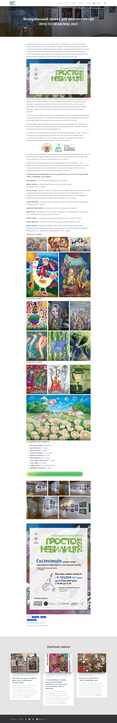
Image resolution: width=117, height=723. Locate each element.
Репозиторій (41, 719)
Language (97, 3)
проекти (43, 617)
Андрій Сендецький (34, 623)
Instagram (33, 719)
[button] (82, 3)
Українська (13, 719)
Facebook (26, 719)
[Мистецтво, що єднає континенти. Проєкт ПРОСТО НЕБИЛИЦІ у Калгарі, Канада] (25, 663)
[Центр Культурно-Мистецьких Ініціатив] (12, 3)
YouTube (29, 719)
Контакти (88, 3)
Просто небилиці (44, 625)
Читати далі (26, 697)
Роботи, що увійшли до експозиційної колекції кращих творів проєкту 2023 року (55, 474)
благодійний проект (51, 675)
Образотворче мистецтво (33, 625)
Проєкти (80, 3)
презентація (35, 617)
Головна (60, 3)
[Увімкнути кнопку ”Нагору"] (113, 719)
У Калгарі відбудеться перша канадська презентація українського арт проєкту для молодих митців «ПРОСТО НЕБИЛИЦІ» (56, 684)
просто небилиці (31, 619)
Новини (74, 3)
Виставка (42, 623)
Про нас (67, 3)
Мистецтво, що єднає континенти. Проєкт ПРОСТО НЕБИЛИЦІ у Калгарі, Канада (24, 680)
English (21, 719)
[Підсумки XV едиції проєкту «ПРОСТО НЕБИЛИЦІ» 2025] (92, 663)
